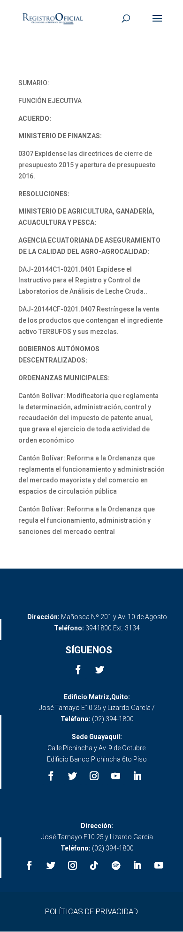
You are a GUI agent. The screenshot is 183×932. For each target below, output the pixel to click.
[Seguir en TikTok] (94, 865)
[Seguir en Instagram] (94, 776)
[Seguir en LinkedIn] (137, 776)
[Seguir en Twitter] (99, 670)
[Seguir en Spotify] (116, 865)
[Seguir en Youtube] (116, 776)
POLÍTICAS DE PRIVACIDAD (91, 911)
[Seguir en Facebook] (78, 670)
